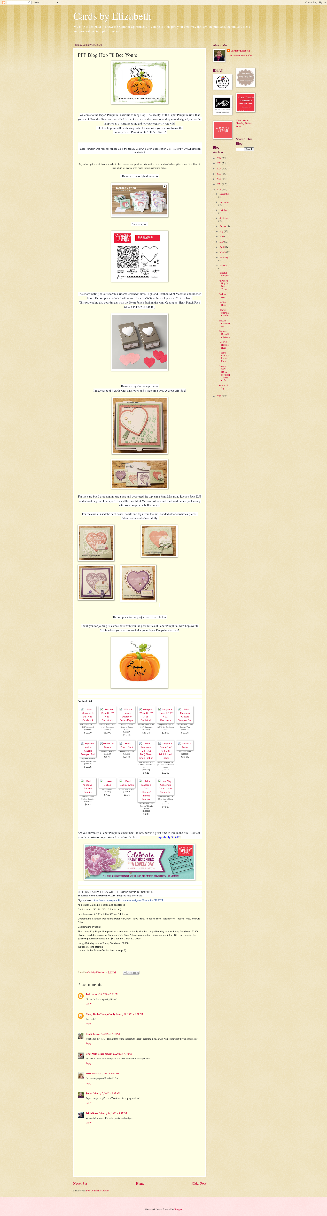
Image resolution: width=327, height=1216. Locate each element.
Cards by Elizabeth (112, 16)
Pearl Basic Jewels (126, 789)
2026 (219, 158)
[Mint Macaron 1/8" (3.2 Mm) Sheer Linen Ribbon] (146, 758)
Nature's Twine (185, 751)
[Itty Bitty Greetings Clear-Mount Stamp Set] (165, 792)
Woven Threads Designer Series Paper (127, 727)
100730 (146, 729)
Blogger (178, 1209)
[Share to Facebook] (134, 973)
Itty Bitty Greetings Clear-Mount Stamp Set (165, 798)
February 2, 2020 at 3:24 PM (105, 1073)
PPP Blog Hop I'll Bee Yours (223, 285)
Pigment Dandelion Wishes (224, 334)
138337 (88, 729)
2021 (219, 184)
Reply (88, 1003)
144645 (107, 754)
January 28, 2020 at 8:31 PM (129, 1014)
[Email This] (125, 973)
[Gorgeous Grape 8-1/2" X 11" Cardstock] (165, 720)
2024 (219, 168)
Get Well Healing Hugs (224, 344)
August (223, 226)
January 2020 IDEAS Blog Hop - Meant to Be (224, 373)
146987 (165, 729)
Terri (88, 1073)
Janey (89, 1093)
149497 (127, 732)
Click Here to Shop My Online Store (244, 123)
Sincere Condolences (224, 323)
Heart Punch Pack (127, 751)
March (223, 252)
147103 (88, 764)
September (225, 218)
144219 (127, 792)
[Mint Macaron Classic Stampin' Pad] (184, 720)
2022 (219, 179)
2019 (219, 396)
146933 (88, 801)
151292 (127, 754)
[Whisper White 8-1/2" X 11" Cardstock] (146, 720)
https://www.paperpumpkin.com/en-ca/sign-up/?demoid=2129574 (128, 900)
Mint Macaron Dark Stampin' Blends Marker (146, 806)
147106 (185, 729)
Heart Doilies (107, 789)
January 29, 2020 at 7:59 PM (118, 1053)
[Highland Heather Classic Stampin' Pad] (87, 754)
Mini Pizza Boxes (107, 751)
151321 (146, 770)
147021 (146, 811)
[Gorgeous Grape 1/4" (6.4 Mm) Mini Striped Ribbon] (165, 758)
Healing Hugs (222, 303)
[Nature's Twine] (184, 747)
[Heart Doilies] (107, 784)
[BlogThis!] (128, 973)
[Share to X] (131, 973)
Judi (88, 994)
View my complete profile (239, 55)
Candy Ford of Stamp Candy (100, 1014)
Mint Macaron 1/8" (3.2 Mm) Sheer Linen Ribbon (146, 764)
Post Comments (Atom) (97, 1190)
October (223, 210)
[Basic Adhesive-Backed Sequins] (87, 792)
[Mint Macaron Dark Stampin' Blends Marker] (146, 799)
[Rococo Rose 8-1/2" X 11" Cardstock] (107, 720)
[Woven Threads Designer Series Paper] (126, 720)
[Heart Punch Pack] (126, 747)
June (222, 236)
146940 (165, 770)
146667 (165, 804)
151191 (107, 792)
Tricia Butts (92, 1113)
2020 (219, 189)
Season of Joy (223, 387)
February (224, 257)
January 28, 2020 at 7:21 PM (104, 994)
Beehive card (222, 295)
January (223, 265)
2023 (219, 173)
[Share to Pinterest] (137, 973)
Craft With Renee (95, 1053)
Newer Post (80, 1183)
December (224, 193)
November (225, 202)
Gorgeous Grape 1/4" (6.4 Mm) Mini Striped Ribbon (165, 764)
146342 (185, 754)
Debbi (89, 1034)
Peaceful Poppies (224, 274)
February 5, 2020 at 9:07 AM (106, 1093)
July (222, 231)
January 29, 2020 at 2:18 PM (106, 1033)
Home (140, 1183)
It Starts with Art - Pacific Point (225, 357)
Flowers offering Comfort (224, 312)
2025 (219, 163)
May (222, 241)
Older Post (199, 1183)
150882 (107, 729)
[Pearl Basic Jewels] (126, 784)
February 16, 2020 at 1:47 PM (113, 1113)
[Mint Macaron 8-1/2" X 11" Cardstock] (87, 720)
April (222, 247)
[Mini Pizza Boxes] (107, 747)
